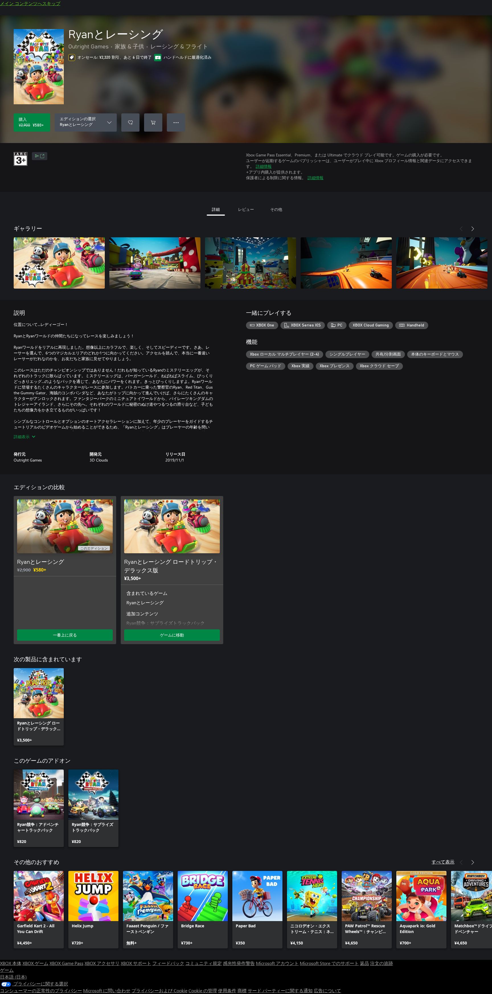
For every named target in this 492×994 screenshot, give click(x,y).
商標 (242, 990)
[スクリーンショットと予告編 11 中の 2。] (154, 263)
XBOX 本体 (10, 963)
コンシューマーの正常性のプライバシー (41, 990)
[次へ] (472, 229)
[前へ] (461, 229)
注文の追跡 (381, 963)
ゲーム (7, 970)
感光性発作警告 (239, 963)
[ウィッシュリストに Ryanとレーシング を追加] (130, 122)
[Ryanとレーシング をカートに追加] (153, 122)
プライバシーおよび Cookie (159, 990)
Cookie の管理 (202, 990)
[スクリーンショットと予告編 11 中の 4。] (346, 263)
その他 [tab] (276, 209)
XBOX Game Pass (66, 963)
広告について (327, 990)
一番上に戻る (65, 635)
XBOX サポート (136, 963)
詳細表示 (22, 436)
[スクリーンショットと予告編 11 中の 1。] (59, 263)
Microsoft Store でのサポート (329, 963)
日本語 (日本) (13, 977)
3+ (37, 156)
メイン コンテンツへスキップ (30, 3)
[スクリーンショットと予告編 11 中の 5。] (441, 263)
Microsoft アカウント (277, 963)
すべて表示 (443, 862)
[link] (39, 707)
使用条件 (227, 990)
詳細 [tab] (216, 209)
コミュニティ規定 (203, 963)
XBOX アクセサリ (102, 963)
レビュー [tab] (246, 209)
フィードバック (168, 963)
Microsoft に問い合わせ (106, 990)
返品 (364, 963)
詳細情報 (264, 166)
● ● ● (176, 122)
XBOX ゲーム (35, 963)
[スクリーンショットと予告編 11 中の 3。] (250, 263)
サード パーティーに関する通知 (280, 990)
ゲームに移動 (172, 635)
